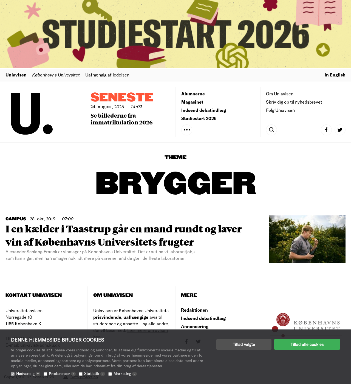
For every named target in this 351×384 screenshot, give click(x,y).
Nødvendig (27, 373)
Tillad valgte (244, 344)
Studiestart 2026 (199, 118)
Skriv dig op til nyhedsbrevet (294, 101)
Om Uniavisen (279, 93)
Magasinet (192, 101)
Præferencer (61, 373)
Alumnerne (193, 93)
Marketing (124, 373)
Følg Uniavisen (280, 110)
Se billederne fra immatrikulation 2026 (121, 118)
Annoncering (194, 326)
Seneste (122, 97)
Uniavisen (16, 74)
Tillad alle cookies (307, 344)
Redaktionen (194, 309)
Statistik (93, 373)
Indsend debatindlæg (203, 110)
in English (335, 74)
